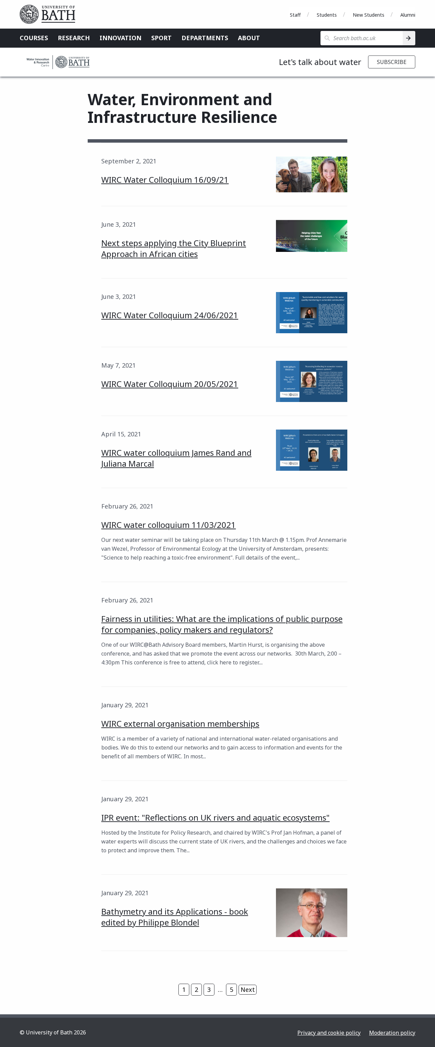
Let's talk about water (320, 61)
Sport (161, 38)
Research (74, 38)
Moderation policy (392, 1032)
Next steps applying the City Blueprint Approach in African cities (173, 248)
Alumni (407, 15)
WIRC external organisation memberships (180, 723)
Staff (295, 15)
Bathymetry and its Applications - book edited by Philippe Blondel (174, 917)
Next (248, 989)
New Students (368, 15)
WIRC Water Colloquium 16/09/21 (165, 179)
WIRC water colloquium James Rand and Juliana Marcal (176, 458)
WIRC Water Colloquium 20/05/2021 (169, 383)
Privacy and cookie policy (329, 1032)
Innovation (120, 38)
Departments (204, 38)
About (249, 38)
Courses (34, 38)
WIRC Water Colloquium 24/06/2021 (169, 315)
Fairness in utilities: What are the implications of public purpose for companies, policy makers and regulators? (222, 624)
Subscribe (391, 62)
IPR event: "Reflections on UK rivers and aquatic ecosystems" (215, 817)
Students (327, 15)
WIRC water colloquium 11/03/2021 (168, 524)
